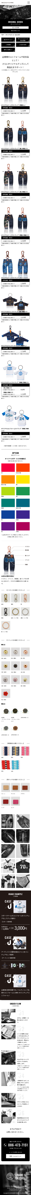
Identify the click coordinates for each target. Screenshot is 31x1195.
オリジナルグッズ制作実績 (23, 39)
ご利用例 (8, 45)
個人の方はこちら (15, 30)
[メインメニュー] (28, 2)
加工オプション (8, 40)
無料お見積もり (8, 50)
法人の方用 (15, 28)
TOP (2, 35)
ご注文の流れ (23, 45)
